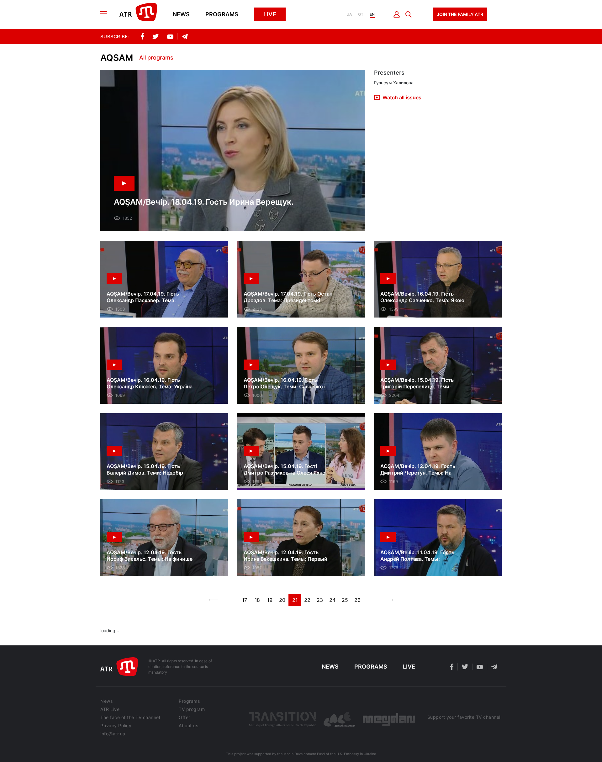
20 (282, 600)
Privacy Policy (115, 725)
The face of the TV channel (130, 717)
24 (332, 600)
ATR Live (109, 709)
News (181, 14)
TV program (192, 709)
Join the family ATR (460, 14)
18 (257, 600)
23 (320, 600)
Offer (184, 717)
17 (244, 600)
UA (349, 14)
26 (357, 600)
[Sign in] (396, 14)
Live (269, 14)
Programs (221, 14)
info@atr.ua (112, 734)
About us (188, 725)
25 (345, 600)
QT (360, 14)
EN (372, 14)
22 (307, 600)
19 (269, 600)
